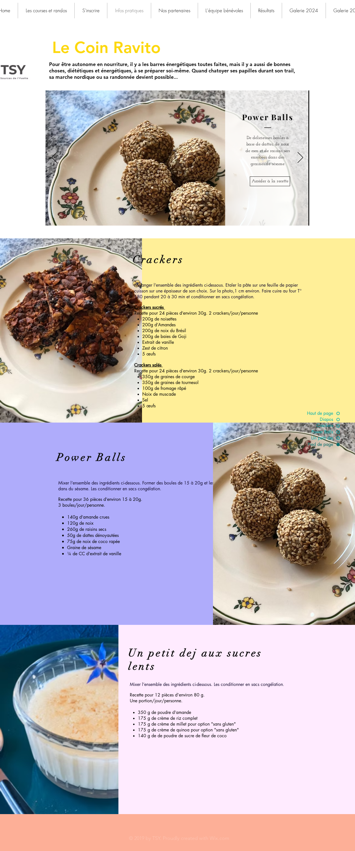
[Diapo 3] (185, 218)
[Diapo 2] (177, 218)
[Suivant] (300, 158)
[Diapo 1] (169, 218)
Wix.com (219, 838)
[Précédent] (54, 158)
